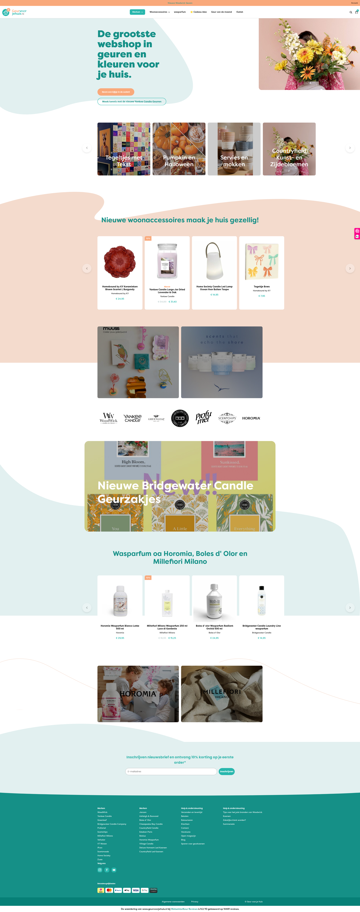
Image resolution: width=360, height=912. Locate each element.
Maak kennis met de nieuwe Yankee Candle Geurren (131, 101)
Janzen (142, 812)
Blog (183, 839)
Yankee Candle (104, 816)
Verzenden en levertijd (191, 812)
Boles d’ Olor (145, 820)
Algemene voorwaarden (173, 901)
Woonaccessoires (158, 11)
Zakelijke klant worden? (234, 820)
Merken (136, 11)
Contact (185, 828)
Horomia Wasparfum (149, 839)
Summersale (229, 824)
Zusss (99, 859)
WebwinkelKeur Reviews (184, 908)
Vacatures (185, 831)
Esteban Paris (145, 831)
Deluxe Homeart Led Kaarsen (153, 847)
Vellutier (101, 839)
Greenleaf (102, 820)
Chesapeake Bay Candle (151, 824)
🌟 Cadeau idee (198, 11)
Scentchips (102, 831)
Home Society (103, 855)
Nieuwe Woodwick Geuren (180, 3)
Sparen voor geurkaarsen (193, 843)
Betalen (184, 816)
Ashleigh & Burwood (148, 816)
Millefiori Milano (105, 835)
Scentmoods (103, 851)
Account (354, 3)
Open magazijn (188, 835)
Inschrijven (226, 771)
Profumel (101, 828)
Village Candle (146, 843)
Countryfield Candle (148, 828)
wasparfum (180, 11)
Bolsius (142, 835)
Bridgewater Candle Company (111, 824)
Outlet (239, 11)
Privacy (194, 901)
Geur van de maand (221, 11)
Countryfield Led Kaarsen (151, 851)
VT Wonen (102, 843)
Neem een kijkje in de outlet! (116, 92)
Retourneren (187, 820)
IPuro (99, 847)
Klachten (185, 824)
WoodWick (102, 812)
